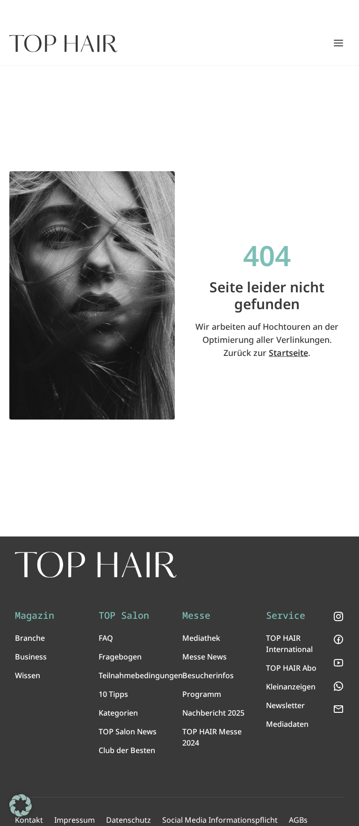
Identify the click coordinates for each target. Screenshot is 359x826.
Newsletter (285, 705)
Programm (201, 694)
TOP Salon (124, 615)
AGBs (298, 820)
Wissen (27, 675)
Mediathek (201, 638)
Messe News (204, 657)
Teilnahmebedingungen (141, 675)
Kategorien (118, 713)
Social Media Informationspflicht (220, 820)
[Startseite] (63, 43)
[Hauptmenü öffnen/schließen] (338, 43)
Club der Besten (127, 750)
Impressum (74, 820)
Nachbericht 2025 (213, 713)
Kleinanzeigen (291, 686)
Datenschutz (128, 820)
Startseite (288, 352)
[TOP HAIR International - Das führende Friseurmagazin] (96, 564)
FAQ (106, 638)
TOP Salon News (128, 731)
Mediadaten (287, 724)
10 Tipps (113, 694)
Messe (196, 615)
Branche (30, 638)
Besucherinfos (208, 675)
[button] (20, 805)
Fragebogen (120, 657)
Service (285, 615)
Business (31, 657)
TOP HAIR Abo (291, 668)
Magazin (34, 615)
